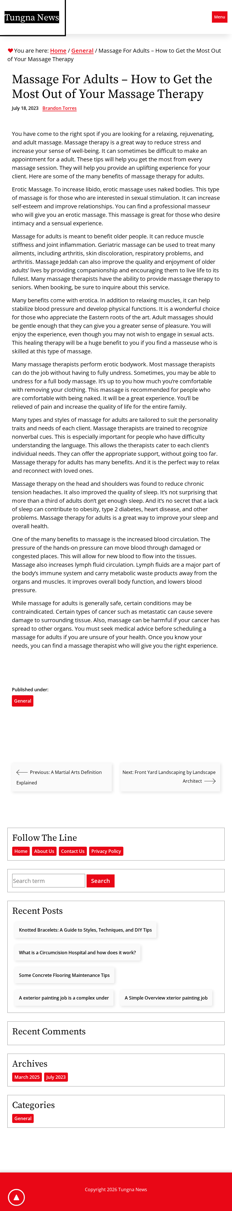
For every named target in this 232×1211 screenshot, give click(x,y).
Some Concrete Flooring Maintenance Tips (64, 975)
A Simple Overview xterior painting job (166, 998)
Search (100, 881)
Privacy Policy (106, 851)
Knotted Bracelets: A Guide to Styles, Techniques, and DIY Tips (85, 930)
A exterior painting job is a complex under (64, 998)
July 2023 (56, 1077)
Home (58, 50)
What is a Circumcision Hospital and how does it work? (77, 952)
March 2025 (27, 1077)
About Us (44, 851)
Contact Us (73, 851)
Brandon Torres (59, 108)
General (82, 50)
